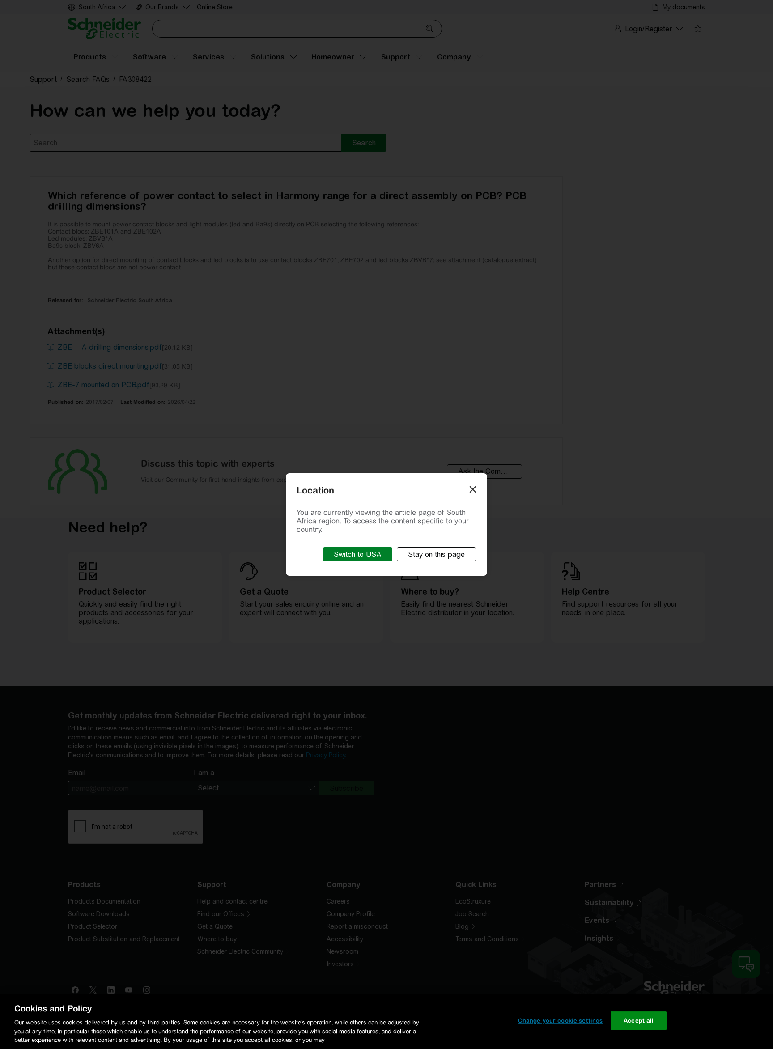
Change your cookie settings (560, 1020)
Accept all (639, 1020)
